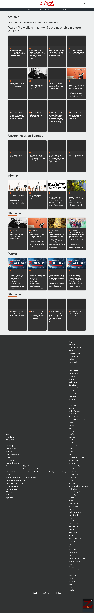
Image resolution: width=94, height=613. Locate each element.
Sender (29, 9)
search (85, 4)
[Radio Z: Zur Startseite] (47, 3)
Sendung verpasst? (49, 9)
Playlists (64, 9)
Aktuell (58, 9)
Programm (38, 9)
